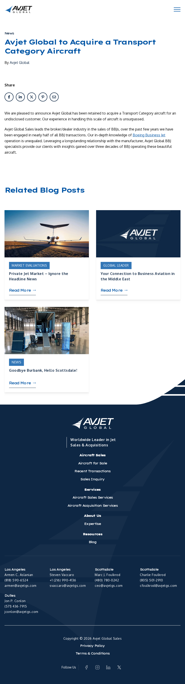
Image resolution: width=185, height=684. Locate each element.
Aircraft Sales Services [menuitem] (92, 497)
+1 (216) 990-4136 (63, 580)
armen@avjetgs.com (21, 585)
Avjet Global (19, 62)
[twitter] (31, 96)
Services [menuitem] (92, 490)
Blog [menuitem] (92, 542)
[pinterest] (42, 96)
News (9, 33)
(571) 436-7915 (16, 606)
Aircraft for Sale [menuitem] (92, 463)
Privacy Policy (92, 646)
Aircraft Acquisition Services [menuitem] (92, 506)
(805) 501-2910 (151, 580)
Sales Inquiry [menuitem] (92, 479)
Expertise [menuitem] (92, 524)
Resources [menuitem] (92, 534)
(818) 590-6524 (16, 580)
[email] (54, 96)
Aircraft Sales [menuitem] (92, 455)
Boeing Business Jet (149, 135)
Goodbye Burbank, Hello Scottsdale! (43, 370)
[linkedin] (20, 96)
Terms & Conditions (93, 653)
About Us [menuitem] (92, 516)
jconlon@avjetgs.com (21, 612)
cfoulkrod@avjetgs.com (158, 585)
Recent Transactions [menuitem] (92, 471)
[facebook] (9, 96)
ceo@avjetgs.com (109, 585)
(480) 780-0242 (107, 580)
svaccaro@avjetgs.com (68, 585)
